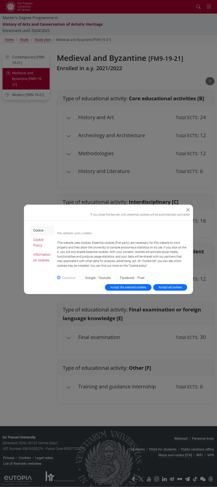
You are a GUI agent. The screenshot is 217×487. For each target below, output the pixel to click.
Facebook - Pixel (132, 278)
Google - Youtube (98, 278)
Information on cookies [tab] (42, 257)
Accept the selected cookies (128, 287)
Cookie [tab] (38, 230)
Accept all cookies (170, 287)
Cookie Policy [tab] (38, 242)
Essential (69, 278)
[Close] (188, 209)
